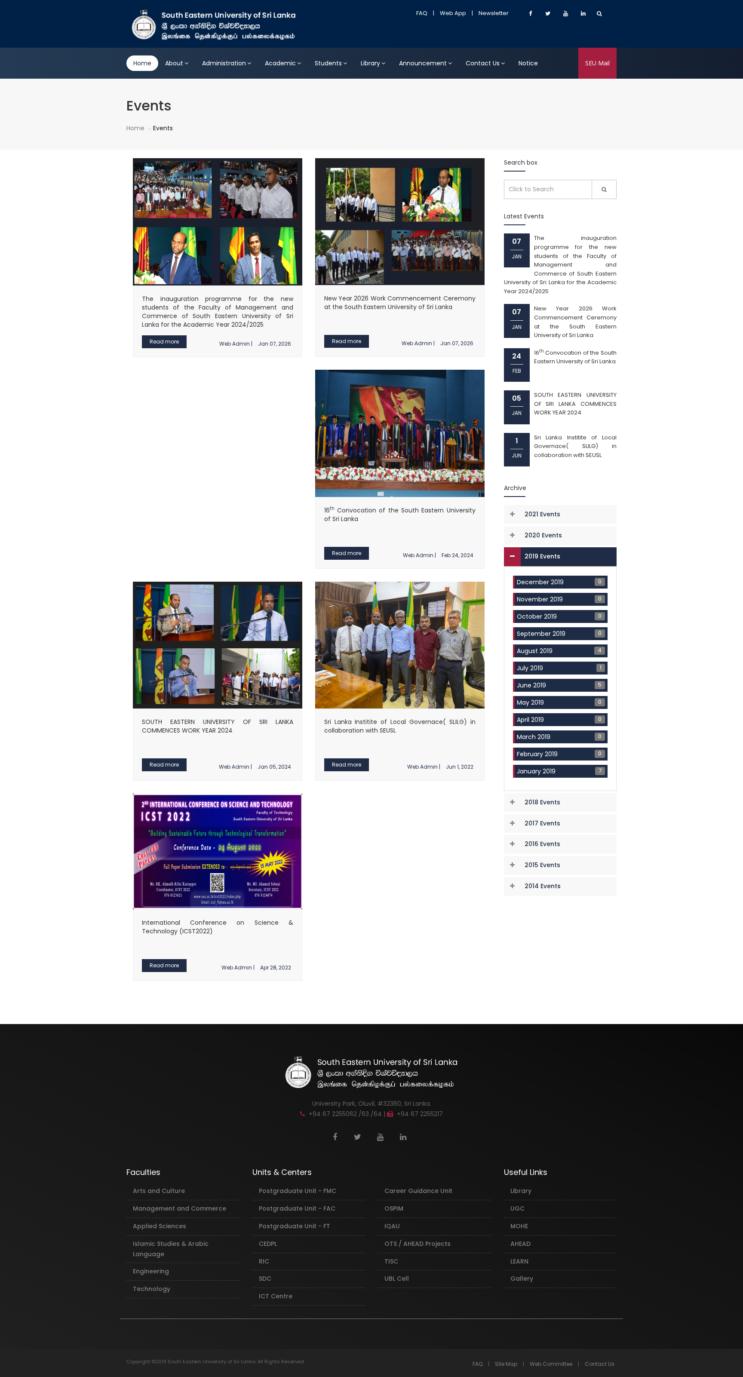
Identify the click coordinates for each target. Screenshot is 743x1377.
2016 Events (542, 844)
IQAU (392, 1226)
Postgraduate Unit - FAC (297, 1208)
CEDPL (268, 1243)
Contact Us (483, 63)
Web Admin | (235, 343)
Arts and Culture (159, 1191)
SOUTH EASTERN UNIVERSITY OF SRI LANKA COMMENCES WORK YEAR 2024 (217, 726)
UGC (517, 1208)
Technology (151, 1289)
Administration (224, 63)
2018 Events (542, 802)
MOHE (519, 1226)
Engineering (151, 1271)
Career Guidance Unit (418, 1191)
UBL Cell (396, 1278)
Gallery (521, 1278)
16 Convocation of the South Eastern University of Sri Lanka (575, 357)
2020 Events (543, 535)
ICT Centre (275, 1296)
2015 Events (542, 865)
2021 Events (542, 514)
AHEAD (520, 1243)
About (174, 63)
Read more (164, 341)
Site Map (506, 1364)
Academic (280, 63)
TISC (391, 1261)
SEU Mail (597, 63)
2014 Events (543, 886)
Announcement (423, 63)
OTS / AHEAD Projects (417, 1243)
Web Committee (551, 1364)
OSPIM (393, 1208)
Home (142, 63)
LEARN (519, 1261)
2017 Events (542, 823)
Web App (453, 13)
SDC (265, 1278)
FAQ (421, 13)
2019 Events (542, 556)
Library (370, 63)
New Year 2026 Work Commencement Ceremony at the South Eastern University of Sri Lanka (400, 302)
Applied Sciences (159, 1226)
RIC (264, 1261)
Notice (528, 63)
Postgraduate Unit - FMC (297, 1191)
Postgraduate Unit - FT (294, 1226)
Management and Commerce (179, 1208)
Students (328, 63)
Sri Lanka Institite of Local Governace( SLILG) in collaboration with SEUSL (575, 446)
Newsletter (494, 13)
